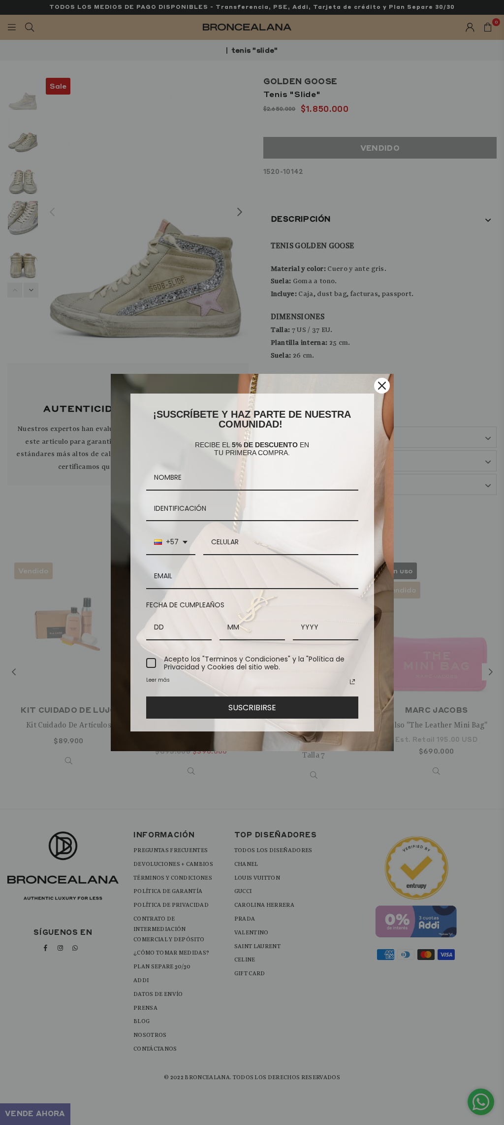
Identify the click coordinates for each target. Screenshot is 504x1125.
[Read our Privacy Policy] (352, 682)
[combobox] (170, 542)
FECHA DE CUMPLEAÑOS (185, 605)
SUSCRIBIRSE (252, 707)
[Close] (382, 385)
